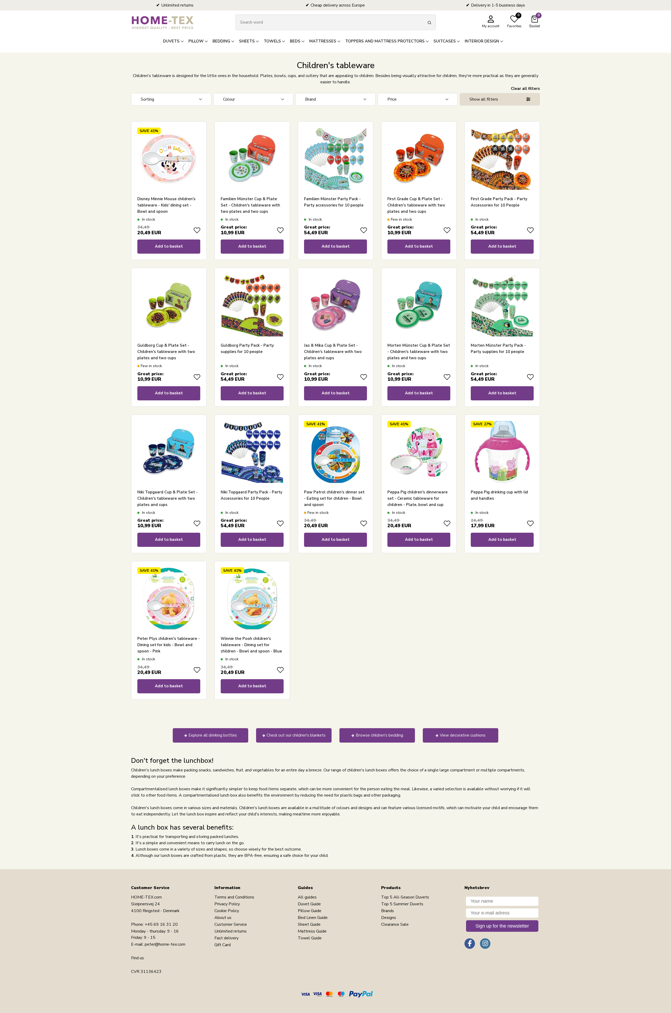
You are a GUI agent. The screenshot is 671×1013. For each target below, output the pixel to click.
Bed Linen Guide (313, 918)
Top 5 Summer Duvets (402, 904)
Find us (137, 958)
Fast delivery (226, 938)
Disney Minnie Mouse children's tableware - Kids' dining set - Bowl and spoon (166, 205)
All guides (307, 897)
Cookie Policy (226, 911)
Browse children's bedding (379, 735)
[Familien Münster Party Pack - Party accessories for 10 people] (335, 159)
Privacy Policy (227, 904)
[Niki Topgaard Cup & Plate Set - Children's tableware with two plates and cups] (168, 452)
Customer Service (230, 924)
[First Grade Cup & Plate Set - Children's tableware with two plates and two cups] (418, 159)
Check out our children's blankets (296, 735)
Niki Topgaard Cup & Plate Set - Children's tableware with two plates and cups (167, 498)
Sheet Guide (309, 924)
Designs (388, 918)
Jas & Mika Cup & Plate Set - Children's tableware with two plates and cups (333, 352)
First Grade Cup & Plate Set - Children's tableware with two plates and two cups (416, 205)
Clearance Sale (395, 924)
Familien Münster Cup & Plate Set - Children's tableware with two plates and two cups (250, 205)
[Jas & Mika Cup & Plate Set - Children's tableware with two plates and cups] (335, 305)
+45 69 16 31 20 (161, 924)
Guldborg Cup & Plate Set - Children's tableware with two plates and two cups (166, 352)
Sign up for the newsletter (502, 926)
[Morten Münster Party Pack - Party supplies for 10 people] (502, 305)
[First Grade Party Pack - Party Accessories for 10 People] (502, 159)
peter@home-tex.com (165, 944)
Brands (387, 911)
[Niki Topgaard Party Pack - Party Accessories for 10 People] (252, 452)
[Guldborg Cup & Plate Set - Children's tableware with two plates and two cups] (168, 305)
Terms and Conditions (234, 897)
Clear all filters (525, 88)
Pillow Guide (309, 911)
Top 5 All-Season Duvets (405, 897)
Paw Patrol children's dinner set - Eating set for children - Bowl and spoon (334, 498)
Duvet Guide (309, 904)
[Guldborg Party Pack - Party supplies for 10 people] (252, 305)
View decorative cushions (462, 735)
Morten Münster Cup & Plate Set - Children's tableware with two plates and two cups (418, 352)
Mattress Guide (312, 931)
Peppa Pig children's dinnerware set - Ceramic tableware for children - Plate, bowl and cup (417, 498)
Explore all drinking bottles (212, 735)
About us (222, 918)
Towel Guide (310, 938)
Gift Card (222, 945)
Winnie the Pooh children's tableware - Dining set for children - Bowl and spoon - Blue (251, 645)
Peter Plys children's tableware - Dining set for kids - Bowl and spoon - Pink (168, 645)
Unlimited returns (230, 931)
